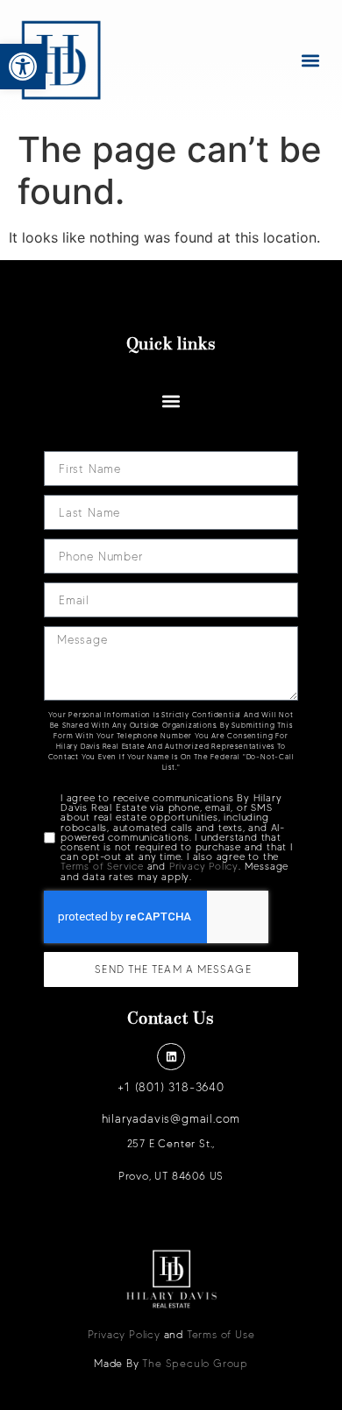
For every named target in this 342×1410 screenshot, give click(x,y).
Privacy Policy (204, 866)
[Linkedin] (170, 1056)
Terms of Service (102, 866)
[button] (23, 66)
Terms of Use (221, 1334)
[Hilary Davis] (61, 60)
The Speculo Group (195, 1363)
